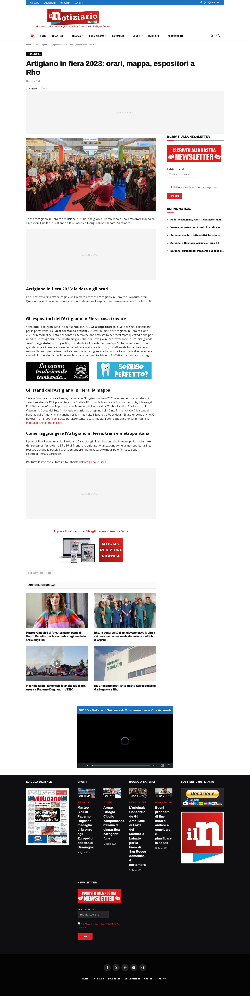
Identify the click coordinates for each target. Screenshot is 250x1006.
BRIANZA (76, 35)
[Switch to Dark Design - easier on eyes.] (217, 35)
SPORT (136, 35)
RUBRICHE (153, 35)
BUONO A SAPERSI (138, 796)
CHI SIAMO (34, 2)
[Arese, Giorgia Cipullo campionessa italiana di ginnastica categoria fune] (112, 793)
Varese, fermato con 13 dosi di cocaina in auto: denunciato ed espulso (195, 227)
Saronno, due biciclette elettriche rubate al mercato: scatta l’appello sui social (196, 235)
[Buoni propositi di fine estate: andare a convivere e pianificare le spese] (163, 793)
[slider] (121, 765)
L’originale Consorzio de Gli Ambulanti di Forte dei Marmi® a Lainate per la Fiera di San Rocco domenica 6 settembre (137, 836)
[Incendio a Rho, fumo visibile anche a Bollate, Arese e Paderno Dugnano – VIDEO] (57, 663)
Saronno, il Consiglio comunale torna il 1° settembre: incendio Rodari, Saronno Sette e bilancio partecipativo (196, 243)
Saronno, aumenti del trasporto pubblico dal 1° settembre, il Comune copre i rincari (197, 251)
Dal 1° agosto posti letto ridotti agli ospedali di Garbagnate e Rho (125, 687)
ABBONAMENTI (50, 2)
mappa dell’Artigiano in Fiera (44, 423)
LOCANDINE (114, 978)
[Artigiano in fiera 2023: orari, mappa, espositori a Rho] (91, 174)
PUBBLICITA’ (65, 2)
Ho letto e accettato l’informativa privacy (194, 187)
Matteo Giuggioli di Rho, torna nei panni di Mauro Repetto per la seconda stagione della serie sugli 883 (56, 636)
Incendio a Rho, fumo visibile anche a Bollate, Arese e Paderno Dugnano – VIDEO (56, 687)
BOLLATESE (57, 35)
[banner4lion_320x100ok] (57, 371)
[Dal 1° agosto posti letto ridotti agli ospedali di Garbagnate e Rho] (125, 663)
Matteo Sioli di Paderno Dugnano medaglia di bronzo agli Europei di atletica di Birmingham (86, 827)
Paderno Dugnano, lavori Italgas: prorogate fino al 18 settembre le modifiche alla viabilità (196, 219)
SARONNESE (118, 35)
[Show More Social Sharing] (44, 88)
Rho (49, 572)
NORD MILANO (96, 35)
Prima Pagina (34, 53)
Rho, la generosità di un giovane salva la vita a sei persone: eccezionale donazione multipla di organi (124, 636)
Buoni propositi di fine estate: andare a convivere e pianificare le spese (163, 825)
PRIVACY (163, 978)
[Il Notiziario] (72, 18)
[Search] (212, 35)
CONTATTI (79, 2)
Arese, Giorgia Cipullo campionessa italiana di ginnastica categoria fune (112, 823)
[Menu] (32, 35)
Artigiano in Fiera (95, 462)
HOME (43, 35)
